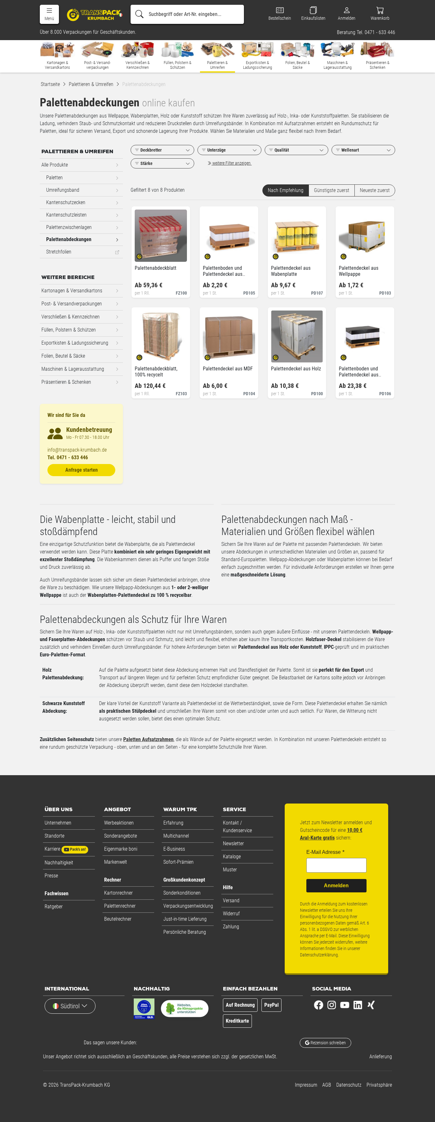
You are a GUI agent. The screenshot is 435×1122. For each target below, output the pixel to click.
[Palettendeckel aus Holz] (281, 355)
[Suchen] (139, 14)
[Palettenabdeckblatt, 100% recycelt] (145, 355)
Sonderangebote (120, 836)
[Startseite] (91, 15)
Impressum (306, 1085)
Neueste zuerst (375, 190)
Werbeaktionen (119, 823)
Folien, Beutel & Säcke (63, 356)
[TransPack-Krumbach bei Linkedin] (357, 1005)
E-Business (174, 849)
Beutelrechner (118, 919)
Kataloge (232, 857)
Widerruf (231, 914)
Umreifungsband (62, 190)
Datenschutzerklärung (319, 954)
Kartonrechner (118, 893)
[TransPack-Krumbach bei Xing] (370, 1005)
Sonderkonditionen (182, 893)
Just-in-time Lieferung (185, 919)
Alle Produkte (54, 165)
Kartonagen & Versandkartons (71, 291)
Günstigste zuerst (331, 190)
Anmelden (336, 885)
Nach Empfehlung (285, 190)
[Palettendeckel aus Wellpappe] (349, 255)
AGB (326, 1085)
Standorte (54, 836)
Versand (231, 900)
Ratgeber (54, 907)
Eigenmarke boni (120, 849)
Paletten (54, 178)
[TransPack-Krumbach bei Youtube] (344, 1005)
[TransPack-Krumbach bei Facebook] (318, 1005)
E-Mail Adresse (323, 852)
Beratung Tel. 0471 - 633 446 (366, 32)
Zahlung (231, 927)
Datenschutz (348, 1085)
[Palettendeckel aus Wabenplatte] (281, 255)
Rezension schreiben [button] (328, 1042)
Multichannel (176, 836)
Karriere (65, 849)
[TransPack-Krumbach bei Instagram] (331, 1005)
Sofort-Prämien (178, 862)
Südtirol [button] (70, 1006)
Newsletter (233, 843)
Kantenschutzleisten (66, 215)
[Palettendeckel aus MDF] (213, 355)
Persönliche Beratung (184, 932)
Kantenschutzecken (65, 202)
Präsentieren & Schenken (66, 382)
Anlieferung (380, 1057)
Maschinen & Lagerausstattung (72, 369)
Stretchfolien (58, 252)
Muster (230, 870)
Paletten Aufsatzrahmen (148, 739)
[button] (49, 14)
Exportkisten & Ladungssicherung (74, 343)
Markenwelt (115, 862)
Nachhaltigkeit (59, 863)
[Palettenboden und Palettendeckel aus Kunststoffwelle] (349, 355)
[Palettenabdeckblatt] (145, 255)
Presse (51, 876)
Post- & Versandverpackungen (71, 304)
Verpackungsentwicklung (188, 906)
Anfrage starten (81, 470)
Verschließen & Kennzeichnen (70, 317)
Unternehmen (58, 823)
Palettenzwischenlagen (69, 227)
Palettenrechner (120, 906)
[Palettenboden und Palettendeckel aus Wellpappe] (213, 255)
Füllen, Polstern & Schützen (68, 330)
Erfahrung (173, 823)
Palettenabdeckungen (68, 239)
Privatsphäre (379, 1085)
